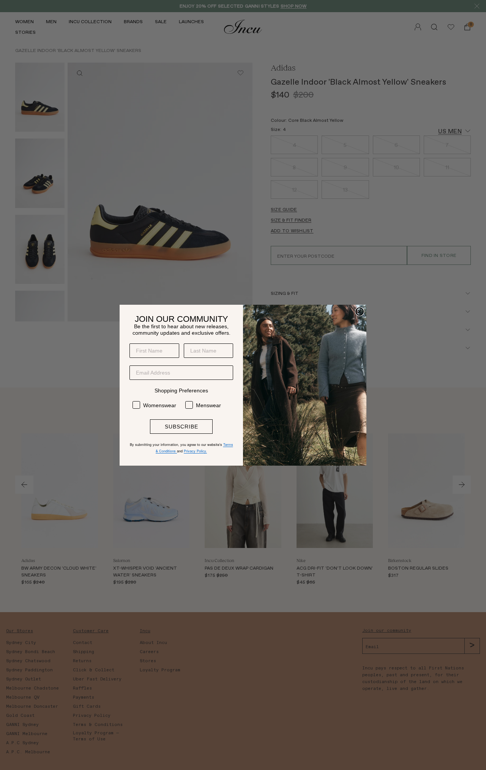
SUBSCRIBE (181, 427)
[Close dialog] (359, 311)
